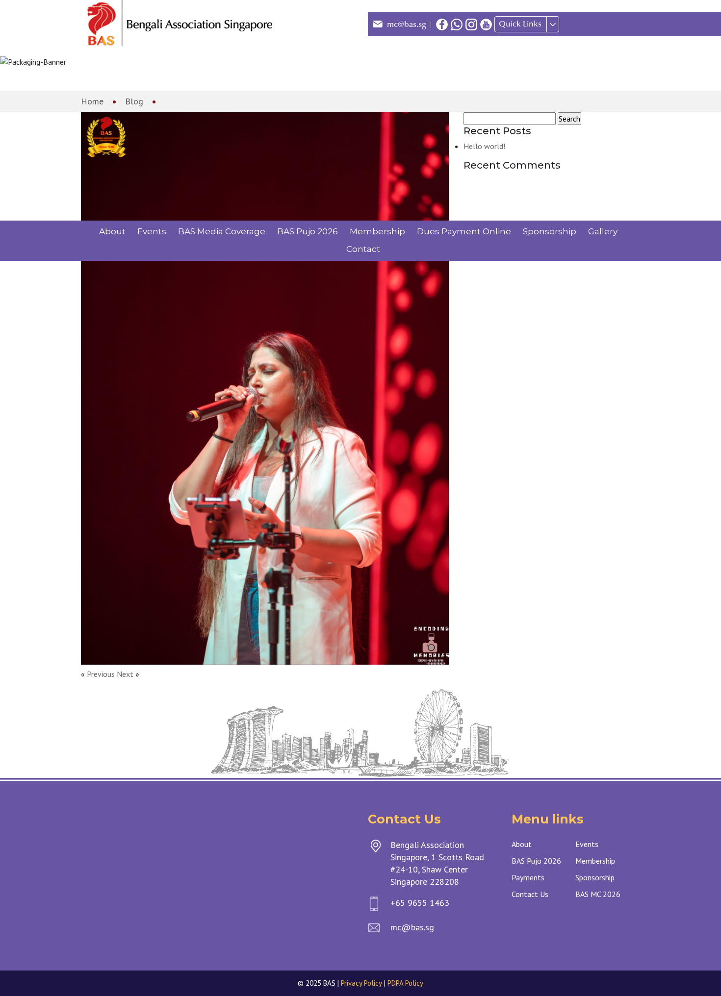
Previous (101, 674)
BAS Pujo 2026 (307, 231)
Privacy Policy (361, 983)
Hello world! (484, 146)
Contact (363, 249)
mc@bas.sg (406, 24)
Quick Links (520, 24)
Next (125, 674)
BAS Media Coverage (221, 231)
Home (92, 101)
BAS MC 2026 (597, 894)
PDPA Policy (405, 983)
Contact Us (530, 894)
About (112, 231)
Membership (377, 231)
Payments (528, 877)
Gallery (603, 231)
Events (151, 231)
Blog (134, 101)
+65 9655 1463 (419, 902)
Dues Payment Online (464, 231)
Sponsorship (549, 231)
